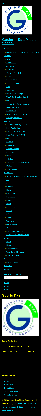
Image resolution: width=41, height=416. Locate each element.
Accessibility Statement (18, 407)
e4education (21, 403)
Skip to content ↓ (8, 4)
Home (6, 283)
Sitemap (31, 407)
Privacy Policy (7, 410)
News (6, 286)
